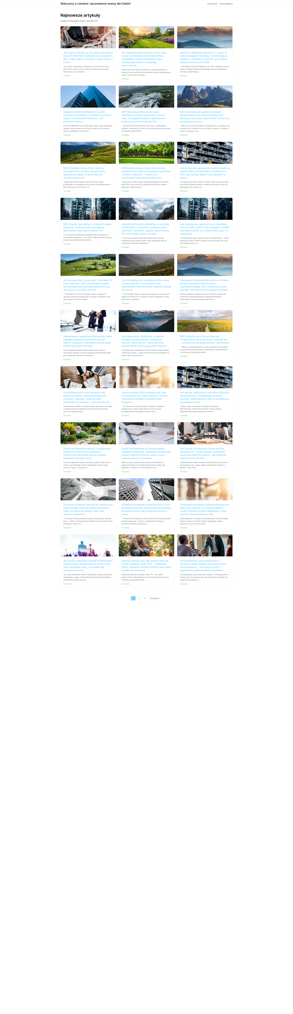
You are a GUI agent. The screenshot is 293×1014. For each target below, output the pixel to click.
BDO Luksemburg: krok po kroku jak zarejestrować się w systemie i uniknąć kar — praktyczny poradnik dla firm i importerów (204, 339)
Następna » (155, 598)
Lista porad (212, 4)
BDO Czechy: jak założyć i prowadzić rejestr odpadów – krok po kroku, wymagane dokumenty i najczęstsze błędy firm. (87, 227)
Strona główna (226, 4)
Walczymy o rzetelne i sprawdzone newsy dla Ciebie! (95, 3)
